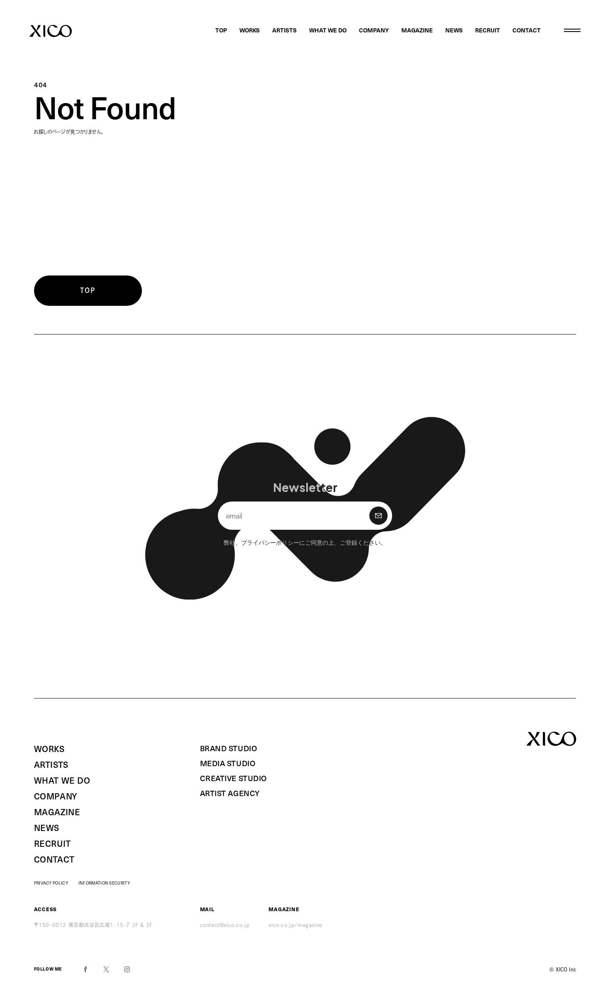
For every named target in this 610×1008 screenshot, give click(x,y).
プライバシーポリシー (270, 542)
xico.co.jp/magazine (295, 924)
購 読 (378, 515)
